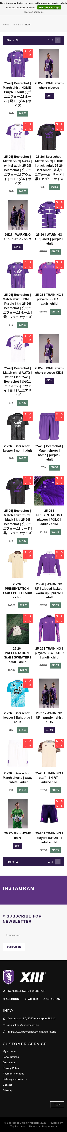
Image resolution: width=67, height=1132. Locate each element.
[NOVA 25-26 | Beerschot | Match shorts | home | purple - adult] (49, 426)
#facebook (11, 998)
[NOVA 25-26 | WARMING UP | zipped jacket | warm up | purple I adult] (49, 564)
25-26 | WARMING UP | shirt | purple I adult (49, 239)
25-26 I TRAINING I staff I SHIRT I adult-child (49, 777)
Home (6, 24)
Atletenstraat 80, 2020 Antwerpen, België (31, 1018)
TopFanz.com (18, 1126)
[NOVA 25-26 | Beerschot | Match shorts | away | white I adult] (18, 753)
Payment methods (13, 1073)
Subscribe (14, 947)
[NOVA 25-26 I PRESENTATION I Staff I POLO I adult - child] (18, 564)
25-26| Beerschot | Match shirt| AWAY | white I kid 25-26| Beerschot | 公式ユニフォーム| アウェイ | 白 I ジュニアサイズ (17, 381)
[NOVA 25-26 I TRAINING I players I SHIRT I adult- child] (49, 275)
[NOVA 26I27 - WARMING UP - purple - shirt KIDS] (49, 693)
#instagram (51, 998)
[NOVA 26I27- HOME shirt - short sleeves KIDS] (49, 348)
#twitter (31, 998)
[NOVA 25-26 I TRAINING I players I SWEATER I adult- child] (49, 629)
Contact (7, 1084)
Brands (17, 24)
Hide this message (49, 7)
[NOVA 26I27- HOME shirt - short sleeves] (49, 63)
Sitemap (7, 1090)
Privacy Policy (11, 1068)
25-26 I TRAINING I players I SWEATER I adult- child (49, 653)
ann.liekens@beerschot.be (23, 1024)
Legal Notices (11, 1056)
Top (57, 1104)
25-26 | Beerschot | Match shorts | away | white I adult (17, 777)
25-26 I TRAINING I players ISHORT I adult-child (49, 838)
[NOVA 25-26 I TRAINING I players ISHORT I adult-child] (49, 813)
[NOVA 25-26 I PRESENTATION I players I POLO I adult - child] (49, 491)
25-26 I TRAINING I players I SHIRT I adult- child (49, 299)
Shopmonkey (49, 1126)
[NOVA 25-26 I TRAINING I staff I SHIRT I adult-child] (49, 753)
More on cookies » (34, 12)
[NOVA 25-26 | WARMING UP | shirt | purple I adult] (49, 215)
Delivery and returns (15, 1079)
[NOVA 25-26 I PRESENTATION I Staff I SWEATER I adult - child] (18, 629)
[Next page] (57, 40)
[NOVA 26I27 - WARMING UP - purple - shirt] (18, 215)
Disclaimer (9, 1062)
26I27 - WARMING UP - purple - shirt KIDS (49, 717)
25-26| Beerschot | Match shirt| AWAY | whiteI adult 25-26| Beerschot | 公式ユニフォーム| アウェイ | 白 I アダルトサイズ (17, 170)
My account (9, 1051)
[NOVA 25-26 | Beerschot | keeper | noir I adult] (18, 426)
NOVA (28, 24)
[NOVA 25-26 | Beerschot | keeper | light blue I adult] (18, 693)
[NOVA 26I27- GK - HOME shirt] (18, 813)
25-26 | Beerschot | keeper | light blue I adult (17, 717)
